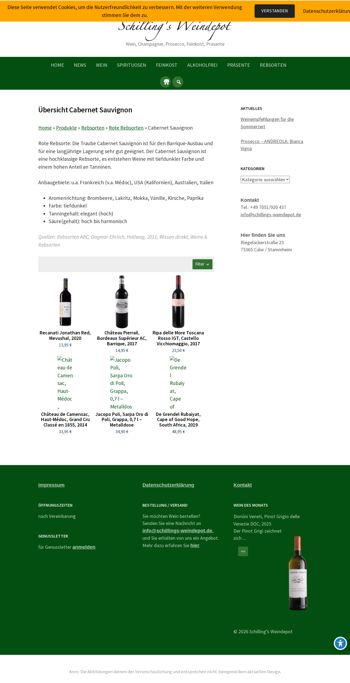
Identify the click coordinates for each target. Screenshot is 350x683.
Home (57, 65)
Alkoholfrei (202, 65)
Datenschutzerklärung (168, 485)
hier (194, 545)
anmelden (83, 547)
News (80, 65)
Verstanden (274, 11)
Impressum (51, 485)
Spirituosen (131, 65)
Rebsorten (273, 65)
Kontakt (243, 485)
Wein (101, 65)
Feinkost (166, 65)
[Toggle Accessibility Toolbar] (340, 643)
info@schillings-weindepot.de (271, 214)
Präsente (238, 65)
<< (243, 551)
